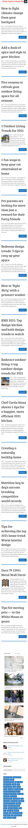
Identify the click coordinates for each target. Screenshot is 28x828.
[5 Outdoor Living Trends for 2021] (5, 139)
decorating (10, 789)
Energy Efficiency (8, 798)
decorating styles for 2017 (10, 794)
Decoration (20, 794)
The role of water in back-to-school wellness (16, 753)
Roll (10, 813)
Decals (18, 786)
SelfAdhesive (7, 815)
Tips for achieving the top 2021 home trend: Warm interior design (13, 535)
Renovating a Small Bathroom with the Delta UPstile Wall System (14, 670)
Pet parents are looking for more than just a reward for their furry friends (13, 210)
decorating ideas (18, 789)
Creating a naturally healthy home (11, 452)
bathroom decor (7, 777)
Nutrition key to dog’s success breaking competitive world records (12, 491)
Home (5, 808)
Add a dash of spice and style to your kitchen (13, 52)
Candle (14, 784)
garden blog (6, 801)
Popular (8, 653)
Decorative (6, 796)
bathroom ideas (17, 777)
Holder (5, 805)
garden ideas (14, 801)
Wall (5, 817)
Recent (18, 653)
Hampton (18, 803)
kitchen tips (10, 810)
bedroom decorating (8, 782)
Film (22, 798)
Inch (20, 808)
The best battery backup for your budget (15, 746)
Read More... (23, 37)
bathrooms (6, 779)
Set (12, 815)
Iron (5, 810)
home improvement (13, 808)
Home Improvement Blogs (7, 824)
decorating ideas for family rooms (12, 791)
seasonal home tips (17, 813)
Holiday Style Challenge (14, 805)
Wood (14, 817)
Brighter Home (7, 784)
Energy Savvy (16, 798)
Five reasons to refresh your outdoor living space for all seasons (12, 91)
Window (9, 817)
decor (5, 789)
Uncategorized (18, 815)
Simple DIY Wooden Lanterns (11, 736)
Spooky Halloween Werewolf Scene (13, 703)
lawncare (16, 810)
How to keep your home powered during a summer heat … (15, 759)
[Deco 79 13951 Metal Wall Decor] (5, 583)
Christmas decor (7, 786)
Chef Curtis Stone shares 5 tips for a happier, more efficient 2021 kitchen (13, 411)
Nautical (6, 813)
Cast (18, 784)
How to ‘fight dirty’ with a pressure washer (13, 290)
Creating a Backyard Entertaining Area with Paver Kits (13, 687)
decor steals (13, 796)
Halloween (21, 801)
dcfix (14, 786)
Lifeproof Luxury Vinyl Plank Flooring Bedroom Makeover (13, 720)
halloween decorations (9, 803)
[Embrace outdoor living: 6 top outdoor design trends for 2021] (5, 381)
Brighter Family (18, 782)
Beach (12, 779)
